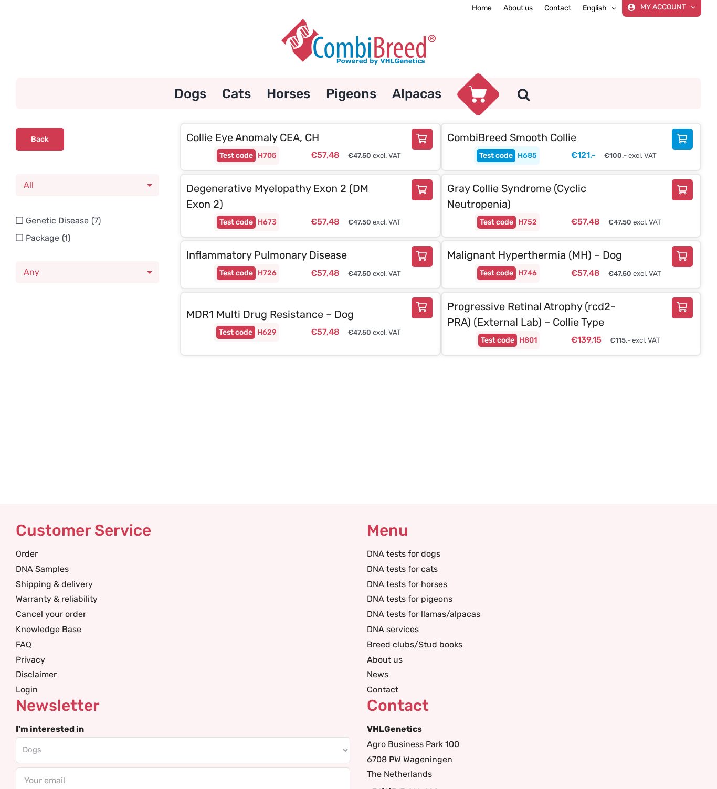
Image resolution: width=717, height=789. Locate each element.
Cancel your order (51, 614)
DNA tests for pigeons (409, 599)
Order (27, 554)
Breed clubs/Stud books (414, 644)
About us (385, 660)
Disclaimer (36, 674)
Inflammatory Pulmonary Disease (266, 255)
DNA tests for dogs (403, 554)
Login (27, 690)
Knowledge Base (48, 629)
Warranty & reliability (57, 599)
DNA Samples (42, 569)
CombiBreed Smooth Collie (511, 137)
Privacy (30, 660)
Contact (382, 690)
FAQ (23, 644)
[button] (524, 93)
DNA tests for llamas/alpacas (423, 614)
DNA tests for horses (407, 584)
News (377, 674)
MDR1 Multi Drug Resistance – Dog (270, 314)
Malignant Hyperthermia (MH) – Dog (534, 255)
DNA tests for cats (402, 569)
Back (40, 139)
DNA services (393, 629)
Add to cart (425, 139)
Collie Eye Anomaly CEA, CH (252, 137)
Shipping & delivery (54, 584)
